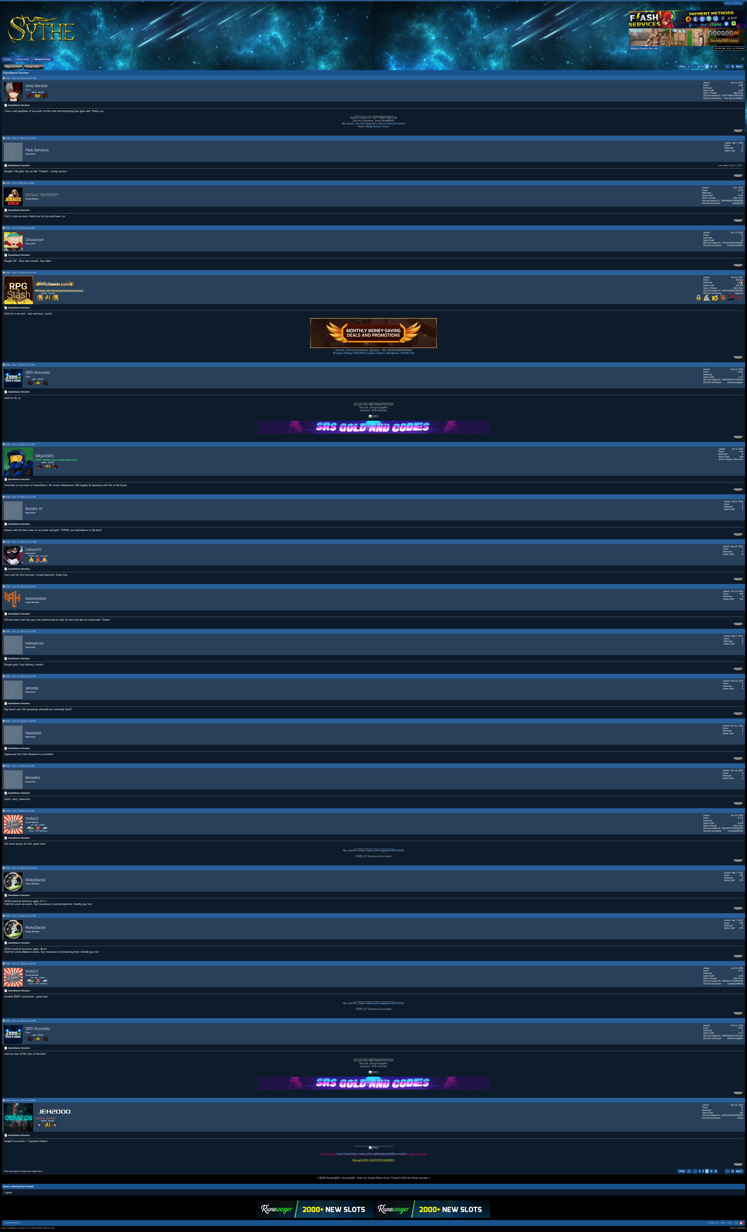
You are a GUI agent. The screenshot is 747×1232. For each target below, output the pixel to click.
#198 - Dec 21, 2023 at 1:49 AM (20, 963)
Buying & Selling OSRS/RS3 (349, 353)
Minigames (392, 353)
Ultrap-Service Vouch (377, 126)
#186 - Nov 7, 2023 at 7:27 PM (20, 365)
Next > (739, 66)
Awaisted (33, 733)
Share (738, 131)
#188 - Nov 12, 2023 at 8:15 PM (21, 497)
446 (741, 451)
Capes (371, 353)
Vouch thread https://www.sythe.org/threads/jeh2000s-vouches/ (371, 1153)
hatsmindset (35, 598)
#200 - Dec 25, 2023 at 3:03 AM (20, 1100)
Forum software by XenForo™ (28, 1228)
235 (741, 875)
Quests (380, 353)
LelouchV (33, 549)
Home (729, 1223)
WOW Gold (408, 353)
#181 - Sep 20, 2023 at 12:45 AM (21, 78)
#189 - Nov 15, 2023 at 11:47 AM (21, 542)
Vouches (340, 350)
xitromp (31, 688)
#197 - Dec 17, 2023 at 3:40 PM (21, 916)
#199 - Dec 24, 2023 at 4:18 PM (21, 1021)
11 (711, 66)
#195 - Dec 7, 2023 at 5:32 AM (20, 811)
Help (723, 1223)
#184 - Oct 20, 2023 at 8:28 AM (20, 228)
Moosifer (32, 778)
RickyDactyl (35, 880)
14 (732, 66)
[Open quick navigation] (743, 59)
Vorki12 (31, 818)
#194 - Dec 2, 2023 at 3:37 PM (20, 766)
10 (707, 66)
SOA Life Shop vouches (414, 1177)
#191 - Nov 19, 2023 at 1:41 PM (21, 631)
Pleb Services (37, 150)
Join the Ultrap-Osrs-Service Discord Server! (380, 123)
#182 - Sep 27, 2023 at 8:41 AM (20, 138)
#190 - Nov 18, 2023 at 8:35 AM (20, 586)
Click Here (738, 93)
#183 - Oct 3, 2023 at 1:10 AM (20, 183)
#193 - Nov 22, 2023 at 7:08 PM (21, 721)
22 (742, 1107)
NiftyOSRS (44, 456)
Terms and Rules (738, 1228)
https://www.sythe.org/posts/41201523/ (381, 850)
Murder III (33, 509)
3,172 (740, 818)
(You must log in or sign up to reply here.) (23, 1171)
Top (736, 1223)
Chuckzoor (34, 239)
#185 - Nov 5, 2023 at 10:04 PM (21, 273)
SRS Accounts (37, 372)
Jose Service (36, 86)
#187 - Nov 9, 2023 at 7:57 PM (20, 444)
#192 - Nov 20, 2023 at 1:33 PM (21, 676)
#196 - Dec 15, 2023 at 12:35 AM (21, 868)
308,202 (739, 280)
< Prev (682, 66)
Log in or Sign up (733, 3)
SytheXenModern (12, 1223)
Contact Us (713, 1223)
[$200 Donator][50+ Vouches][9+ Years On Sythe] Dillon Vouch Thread (359, 1177)
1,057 (740, 372)
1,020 (740, 85)
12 (716, 66)
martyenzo (34, 643)
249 (741, 594)
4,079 (740, 190)
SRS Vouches (379, 410)
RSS (741, 1223)
